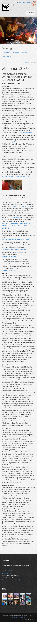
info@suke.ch (7, 573)
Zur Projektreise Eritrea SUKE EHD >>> (15, 240)
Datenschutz (22, 617)
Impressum (14, 617)
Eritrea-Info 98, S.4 (15, 217)
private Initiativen (26, 132)
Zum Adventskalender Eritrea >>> (14, 249)
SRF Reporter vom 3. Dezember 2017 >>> (15, 176)
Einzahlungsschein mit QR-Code (11, 580)
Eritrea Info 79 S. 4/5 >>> (10, 257)
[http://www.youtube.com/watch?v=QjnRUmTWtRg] (12, 185)
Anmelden (27, 2)
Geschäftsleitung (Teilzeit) (10, 142)
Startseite (26, 62)
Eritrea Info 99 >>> (8, 270)
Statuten (24, 53)
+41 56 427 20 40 (7, 570)
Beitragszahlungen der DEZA (22, 206)
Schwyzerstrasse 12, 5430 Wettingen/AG (13, 568)
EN (20, 2)
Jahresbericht (7, 56)
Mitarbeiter (15, 53)
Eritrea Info (6, 53)
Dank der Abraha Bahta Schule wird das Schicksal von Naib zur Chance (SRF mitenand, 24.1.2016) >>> (18, 226)
